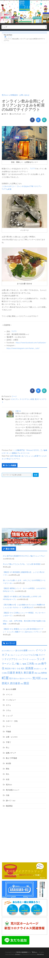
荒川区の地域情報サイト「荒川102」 (27, 952)
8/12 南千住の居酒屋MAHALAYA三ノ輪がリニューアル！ (24, 556)
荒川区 (36, 678)
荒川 (11, 678)
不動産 (8, 732)
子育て (13, 669)
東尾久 (19, 672)
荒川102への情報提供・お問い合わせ (15, 95)
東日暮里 (29, 672)
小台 (18, 668)
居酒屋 (29, 668)
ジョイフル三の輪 (30, 655)
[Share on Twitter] (38, 121)
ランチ (41, 659)
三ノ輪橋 (22, 664)
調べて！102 (10, 801)
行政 (7, 795)
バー (20, 659)
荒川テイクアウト (26, 679)
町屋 (32, 399)
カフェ (6, 654)
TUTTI (32, 169)
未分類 (8, 763)
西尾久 (6, 683)
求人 (7, 774)
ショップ (19, 655)
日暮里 (11, 672)
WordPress (40, 954)
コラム (8, 710)
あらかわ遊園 (21, 650)
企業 (39, 664)
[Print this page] (44, 121)
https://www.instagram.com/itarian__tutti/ (23, 348)
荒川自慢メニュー (12, 790)
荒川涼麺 (44, 679)
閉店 (22, 684)
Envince (17, 954)
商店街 (8, 668)
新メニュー (40, 669)
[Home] (5, 37)
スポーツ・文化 (12, 721)
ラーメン (6, 663)
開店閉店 (9, 806)
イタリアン (15, 399)
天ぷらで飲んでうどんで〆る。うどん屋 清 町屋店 (22, 564)
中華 (35, 664)
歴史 (36, 673)
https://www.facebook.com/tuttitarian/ (31, 343)
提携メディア (11, 753)
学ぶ (7, 748)
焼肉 (39, 673)
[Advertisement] (24, 68)
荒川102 (16, 679)
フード (14, 396)
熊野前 (44, 673)
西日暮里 (15, 683)
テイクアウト (25, 399)
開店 (26, 683)
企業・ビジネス (12, 737)
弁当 (35, 669)
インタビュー (11, 700)
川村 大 (18, 411)
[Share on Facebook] (32, 121)
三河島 (30, 663)
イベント (41, 650)
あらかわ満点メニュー (8, 650)
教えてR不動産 (11, 758)
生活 (7, 779)
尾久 (23, 668)
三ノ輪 (15, 663)
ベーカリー (32, 659)
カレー (12, 655)
